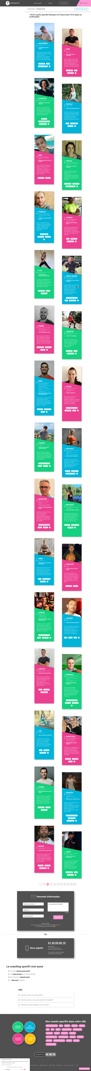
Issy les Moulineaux (51, 1037)
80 (61, 884)
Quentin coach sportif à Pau (72, 799)
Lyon (61, 1025)
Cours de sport (17, 974)
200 (71, 884)
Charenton (80, 1037)
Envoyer (58, 917)
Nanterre (69, 1040)
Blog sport (15, 980)
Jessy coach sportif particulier (71, 857)
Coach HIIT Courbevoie (71, 335)
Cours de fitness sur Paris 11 (72, 622)
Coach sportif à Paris (52, 1025)
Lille (52, 1029)
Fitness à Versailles (70, 392)
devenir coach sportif (23, 971)
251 (75, 884)
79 (58, 884)
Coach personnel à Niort (44, 332)
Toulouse (82, 1025)
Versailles (49, 1040)
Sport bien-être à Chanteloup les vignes (43, 275)
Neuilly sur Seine (66, 1029)
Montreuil (76, 1040)
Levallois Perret (77, 1029)
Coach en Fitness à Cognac (72, 509)
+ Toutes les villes (51, 1044)
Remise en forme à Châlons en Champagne (44, 620)
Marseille (67, 1025)
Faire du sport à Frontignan (45, 850)
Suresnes (72, 1037)
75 (44, 884)
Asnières (57, 1033)
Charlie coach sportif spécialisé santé (43, 448)
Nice (48, 1029)
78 (54, 884)
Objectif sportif (25, 977)
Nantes (58, 1029)
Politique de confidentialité (6, 1064)
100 (68, 884)
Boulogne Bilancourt (59, 1040)
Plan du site (52, 1065)
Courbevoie (64, 1033)
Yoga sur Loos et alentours (45, 735)
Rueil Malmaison (63, 1037)
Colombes (72, 1033)
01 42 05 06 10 (57, 942)
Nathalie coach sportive (72, 456)
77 (51, 884)
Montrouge (49, 1033)
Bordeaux (74, 1025)
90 (64, 884)
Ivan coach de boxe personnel (70, 55)
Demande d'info (85, 1068)
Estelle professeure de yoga (72, 108)
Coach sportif (31, 9)
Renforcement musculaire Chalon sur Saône (44, 394)
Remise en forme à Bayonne (44, 673)
